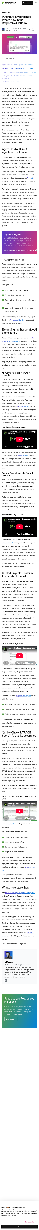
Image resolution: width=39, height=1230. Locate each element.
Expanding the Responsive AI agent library (18, 68)
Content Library (22, 455)
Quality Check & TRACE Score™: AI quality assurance (17, 77)
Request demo (27, 3)
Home (4, 12)
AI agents (30, 178)
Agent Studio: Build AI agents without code (17, 65)
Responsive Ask (23, 406)
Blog (9, 12)
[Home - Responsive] (9, 3)
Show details (29, 1222)
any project (10, 824)
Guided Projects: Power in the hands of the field (19, 72)
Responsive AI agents (23, 696)
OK (19, 1226)
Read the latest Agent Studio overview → (19, 250)
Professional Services (17, 320)
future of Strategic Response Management (20, 893)
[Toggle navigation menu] (36, 3)
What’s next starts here (10, 82)
